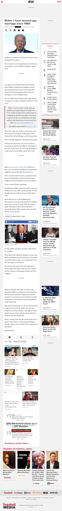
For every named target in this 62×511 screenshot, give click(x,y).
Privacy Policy (45, 497)
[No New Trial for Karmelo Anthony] (50, 150)
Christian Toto (47, 308)
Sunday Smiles (51, 69)
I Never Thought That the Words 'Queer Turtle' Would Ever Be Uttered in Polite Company (49, 244)
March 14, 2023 (31, 126)
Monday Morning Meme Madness (23, 471)
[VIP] (59, 1)
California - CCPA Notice (31, 499)
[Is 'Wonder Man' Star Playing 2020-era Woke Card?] (50, 291)
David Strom (9, 27)
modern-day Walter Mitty (19, 167)
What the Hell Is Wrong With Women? (9, 472)
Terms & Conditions (36, 497)
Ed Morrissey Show (16, 497)
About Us (8, 497)
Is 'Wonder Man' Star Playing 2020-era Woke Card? (49, 301)
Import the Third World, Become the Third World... (50, 133)
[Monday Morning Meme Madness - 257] (23, 460)
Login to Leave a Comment (21, 430)
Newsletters (23, 497)
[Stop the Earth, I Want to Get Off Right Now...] (50, 320)
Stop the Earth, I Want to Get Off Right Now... (49, 329)
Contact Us (51, 497)
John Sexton (46, 163)
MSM (10, 341)
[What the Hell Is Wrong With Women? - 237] (9, 460)
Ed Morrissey (46, 221)
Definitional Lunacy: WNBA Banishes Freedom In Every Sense (52, 90)
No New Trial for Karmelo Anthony (50, 158)
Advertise (29, 497)
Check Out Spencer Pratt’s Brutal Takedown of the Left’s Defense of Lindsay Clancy (52, 475)
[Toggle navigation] (2, 1)
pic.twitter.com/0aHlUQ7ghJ (24, 123)
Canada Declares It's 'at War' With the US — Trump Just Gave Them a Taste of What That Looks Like (38, 475)
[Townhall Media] (9, 506)
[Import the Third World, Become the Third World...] (50, 124)
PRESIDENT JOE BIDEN (20, 341)
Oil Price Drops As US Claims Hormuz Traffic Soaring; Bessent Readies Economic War (50, 212)
